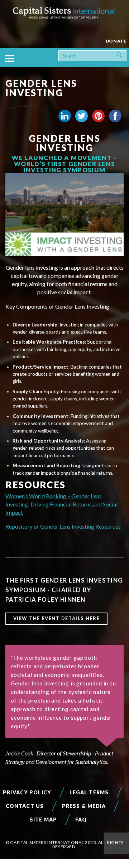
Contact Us (25, 806)
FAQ (81, 819)
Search (125, 54)
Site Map (43, 819)
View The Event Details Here (56, 618)
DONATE (116, 41)
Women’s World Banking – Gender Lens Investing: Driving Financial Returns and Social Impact (61, 504)
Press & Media (84, 806)
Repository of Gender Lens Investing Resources (63, 526)
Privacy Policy (27, 792)
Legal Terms (89, 792)
